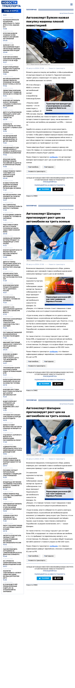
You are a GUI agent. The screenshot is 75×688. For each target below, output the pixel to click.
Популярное (31, 10)
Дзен (59, 189)
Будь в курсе (11, 11)
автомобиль (33, 167)
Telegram (45, 189)
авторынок (49, 167)
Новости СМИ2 (32, 196)
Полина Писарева (68, 13)
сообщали (54, 157)
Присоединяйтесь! (50, 182)
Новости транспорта (37, 171)
